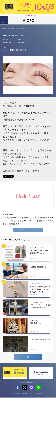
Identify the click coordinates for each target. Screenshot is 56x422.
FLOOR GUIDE (35, 230)
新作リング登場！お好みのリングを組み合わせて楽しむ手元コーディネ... (40, 289)
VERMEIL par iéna (36, 302)
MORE (28, 357)
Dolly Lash (8, 213)
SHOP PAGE (20, 230)
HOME (5, 29)
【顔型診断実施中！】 (38, 267)
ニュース (10, 29)
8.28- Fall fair (35, 323)
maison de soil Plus (36, 247)
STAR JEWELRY (35, 284)
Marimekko (33, 320)
